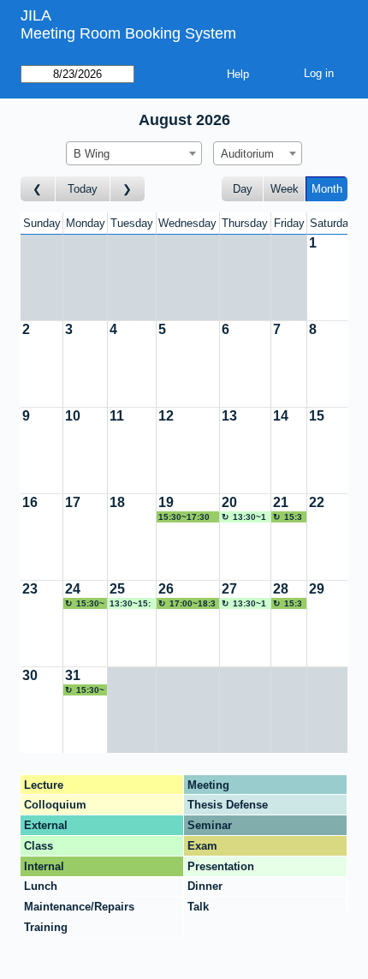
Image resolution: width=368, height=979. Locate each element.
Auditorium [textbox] (247, 153)
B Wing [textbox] (92, 153)
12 (166, 416)
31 (72, 675)
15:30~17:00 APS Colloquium (84, 604)
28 (280, 589)
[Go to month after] (127, 188)
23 (30, 589)
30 (30, 675)
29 (316, 589)
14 (280, 416)
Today (83, 188)
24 (72, 589)
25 (117, 589)
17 (72, 502)
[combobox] (134, 153)
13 (229, 416)
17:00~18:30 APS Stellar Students (187, 604)
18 (117, 502)
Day (242, 188)
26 (166, 589)
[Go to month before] (38, 188)
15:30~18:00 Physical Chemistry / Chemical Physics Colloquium (289, 517)
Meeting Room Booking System (128, 33)
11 (117, 416)
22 (316, 502)
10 (72, 416)
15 (316, 416)
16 (30, 502)
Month (327, 188)
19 (166, 502)
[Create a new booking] (331, 277)
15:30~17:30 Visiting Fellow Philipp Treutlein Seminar (187, 517)
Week (284, 188)
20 (229, 502)
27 (229, 589)
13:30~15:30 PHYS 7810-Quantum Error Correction (244, 517)
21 (280, 502)
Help (238, 74)
